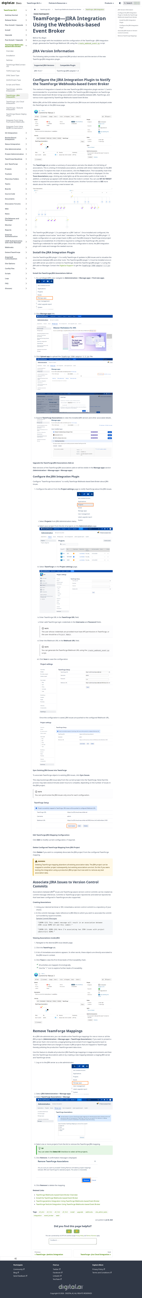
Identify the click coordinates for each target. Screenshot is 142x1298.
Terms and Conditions (101, 1272)
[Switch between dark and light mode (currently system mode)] (120, 3)
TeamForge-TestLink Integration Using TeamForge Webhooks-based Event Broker (68, 1204)
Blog (15, 1272)
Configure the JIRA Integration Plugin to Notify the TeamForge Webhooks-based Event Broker (127, 15)
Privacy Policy (80, 1236)
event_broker (48, 1216)
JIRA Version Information (125, 10)
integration (38, 1216)
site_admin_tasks (101, 1212)
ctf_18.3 (65, 1212)
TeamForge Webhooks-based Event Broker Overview (57, 1195)
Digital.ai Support (66, 265)
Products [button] (108, 3)
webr (58, 1216)
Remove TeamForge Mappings (127, 36)
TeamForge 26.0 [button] (33, 3)
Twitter (56, 1269)
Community (18, 1269)
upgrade (80, 1212)
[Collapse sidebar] (15, 1258)
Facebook (57, 1272)
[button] (15, 10)
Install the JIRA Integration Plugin (127, 21)
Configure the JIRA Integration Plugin (128, 26)
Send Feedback (19, 1276)
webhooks (89, 1212)
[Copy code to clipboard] (110, 922)
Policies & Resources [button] (57, 3)
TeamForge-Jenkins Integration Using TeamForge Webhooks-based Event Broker (67, 1201)
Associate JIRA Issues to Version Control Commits (127, 32)
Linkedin (56, 1276)
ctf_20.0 (41, 1212)
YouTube (56, 1279)
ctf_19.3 (49, 1212)
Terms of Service (91, 1236)
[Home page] (35, 9)
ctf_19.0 (57, 1212)
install (72, 1212)
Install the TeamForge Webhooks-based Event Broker (57, 1198)
